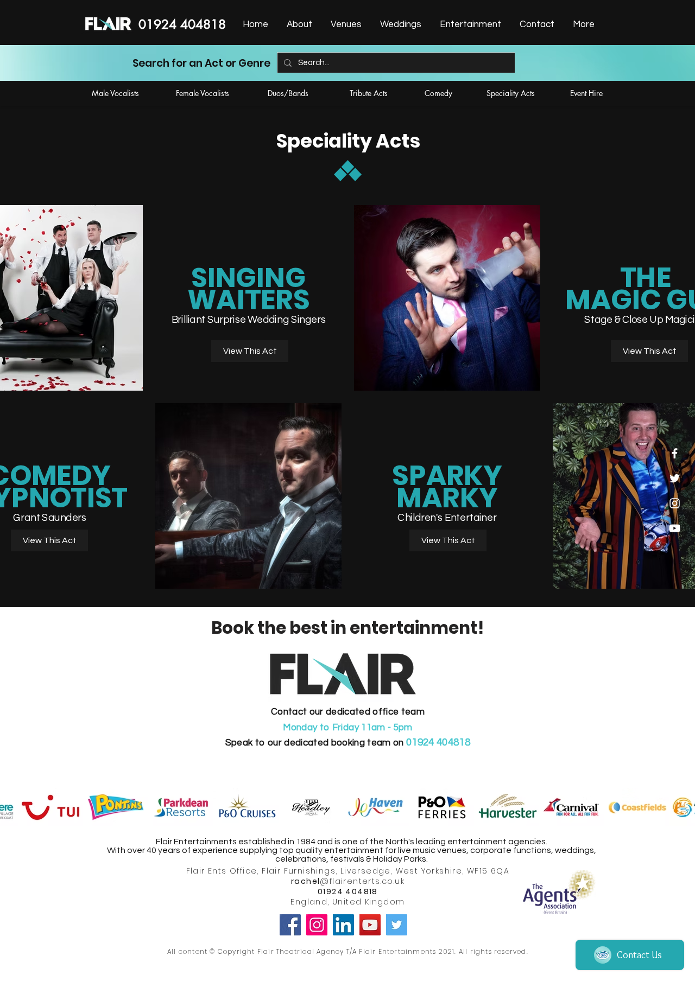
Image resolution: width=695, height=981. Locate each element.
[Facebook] (290, 924)
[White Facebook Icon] (674, 453)
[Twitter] (396, 924)
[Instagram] (316, 924)
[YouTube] (370, 924)
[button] (469, 24)
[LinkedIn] (343, 924)
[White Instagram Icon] (674, 503)
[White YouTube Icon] (674, 528)
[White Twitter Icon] (674, 478)
